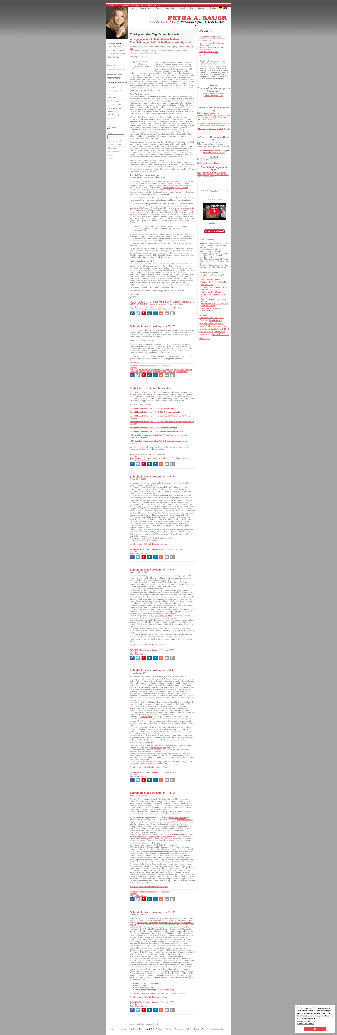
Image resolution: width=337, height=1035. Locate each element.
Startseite (111, 87)
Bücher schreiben (168, 310)
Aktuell (182, 8)
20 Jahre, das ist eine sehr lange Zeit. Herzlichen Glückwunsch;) (213, 266)
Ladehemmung (182, 372)
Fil (133, 834)
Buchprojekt (212, 324)
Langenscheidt (206, 331)
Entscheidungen (155, 310)
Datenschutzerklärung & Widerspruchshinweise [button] (306, 1022)
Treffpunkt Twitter (114, 105)
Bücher (203, 323)
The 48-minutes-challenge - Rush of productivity (154, 990)
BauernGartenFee (114, 108)
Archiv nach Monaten (115, 50)
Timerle (170, 933)
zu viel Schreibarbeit (142, 370)
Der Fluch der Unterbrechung (147, 983)
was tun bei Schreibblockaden (146, 458)
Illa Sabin (203, 253)
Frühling (209, 326)
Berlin (212, 320)
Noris (201, 243)
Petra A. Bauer (145, 8)
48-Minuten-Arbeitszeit (144, 987)
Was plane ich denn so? (208, 52)
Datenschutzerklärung (139, 1029)
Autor (188, 458)
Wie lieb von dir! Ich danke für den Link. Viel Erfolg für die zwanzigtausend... (214, 255)
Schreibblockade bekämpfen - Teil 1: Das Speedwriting (152, 408)
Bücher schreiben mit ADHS (210, 37)
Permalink (134, 306)
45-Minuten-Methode (185, 820)
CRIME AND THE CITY (162, 302)
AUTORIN (176, 302)
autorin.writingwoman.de (213, 96)
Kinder (202, 329)
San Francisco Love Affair (161, 616)
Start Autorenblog (114, 47)
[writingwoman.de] (179, 26)
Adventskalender (206, 318)
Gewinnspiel (223, 326)
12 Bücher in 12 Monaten (162, 255)
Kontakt (213, 8)
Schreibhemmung (145, 372)
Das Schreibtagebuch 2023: (214, 169)
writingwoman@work (158, 748)
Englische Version (114, 145)
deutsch (221, 324)
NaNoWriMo (181, 270)
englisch (202, 326)
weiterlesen (134, 362)
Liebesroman (219, 332)
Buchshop (201, 8)
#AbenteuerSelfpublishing (140, 302)
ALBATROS (219, 318)
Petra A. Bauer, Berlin (115, 91)
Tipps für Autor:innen (157, 304)
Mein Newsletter (113, 151)
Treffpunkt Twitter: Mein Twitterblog (214, 282)
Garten (214, 326)
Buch (219, 320)
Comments (174, 304)
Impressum (111, 155)
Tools (160, 549)
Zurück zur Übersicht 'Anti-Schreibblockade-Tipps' (149, 544)
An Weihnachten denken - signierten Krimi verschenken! (214, 305)
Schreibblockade (175, 308)
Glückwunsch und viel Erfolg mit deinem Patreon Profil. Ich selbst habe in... (214, 261)
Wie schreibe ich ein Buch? (151, 5)
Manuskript (171, 372)
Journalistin (170, 8)
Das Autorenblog (113, 101)
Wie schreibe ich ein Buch (145, 308)
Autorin (158, 8)
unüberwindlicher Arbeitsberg (162, 370)
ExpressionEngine (219, 1029)
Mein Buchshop (113, 115)
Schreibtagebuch (162, 308)
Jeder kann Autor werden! (210, 279)
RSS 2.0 (110, 57)
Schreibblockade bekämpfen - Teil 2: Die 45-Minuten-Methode (155, 412)
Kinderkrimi (210, 329)
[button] (132, 313)
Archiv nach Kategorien (116, 54)
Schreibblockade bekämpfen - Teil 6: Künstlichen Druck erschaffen (157, 431)
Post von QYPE (207, 285)
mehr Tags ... (204, 339)
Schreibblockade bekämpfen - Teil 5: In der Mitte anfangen (153, 428)
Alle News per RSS (114, 141)
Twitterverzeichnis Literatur (211, 292)
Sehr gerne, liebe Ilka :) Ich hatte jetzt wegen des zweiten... (212, 250)
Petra (201, 249)
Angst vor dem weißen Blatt (140, 460)
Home (133, 8)
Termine (110, 111)
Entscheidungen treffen (139, 310)
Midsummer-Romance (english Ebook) (214, 129)
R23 (200, 259)
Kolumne (218, 329)
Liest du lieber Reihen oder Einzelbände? (211, 309)
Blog (191, 8)
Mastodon (214, 191)
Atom (117, 57)
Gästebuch (111, 148)
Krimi (225, 328)
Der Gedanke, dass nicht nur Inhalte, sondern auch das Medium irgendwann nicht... (213, 245)
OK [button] (315, 1029)
